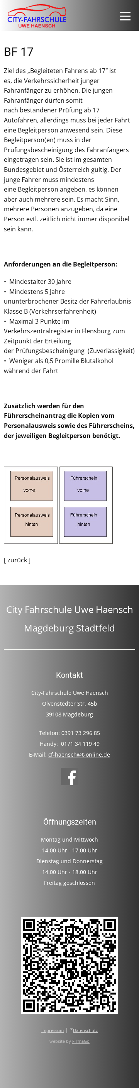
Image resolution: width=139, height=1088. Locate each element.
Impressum (52, 1030)
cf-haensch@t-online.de (79, 754)
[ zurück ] (17, 560)
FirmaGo (81, 1041)
